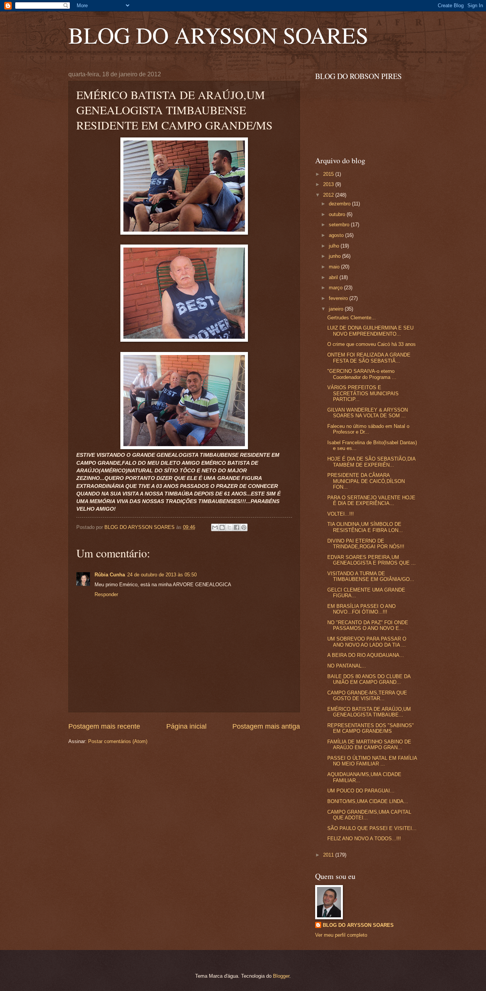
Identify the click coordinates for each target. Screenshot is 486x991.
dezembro (340, 204)
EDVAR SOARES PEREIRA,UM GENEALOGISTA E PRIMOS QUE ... (371, 560)
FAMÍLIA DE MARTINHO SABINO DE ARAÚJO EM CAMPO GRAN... (369, 744)
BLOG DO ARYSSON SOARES (218, 35)
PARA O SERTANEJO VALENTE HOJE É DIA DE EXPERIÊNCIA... (371, 500)
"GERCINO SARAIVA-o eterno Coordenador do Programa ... (361, 374)
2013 (329, 184)
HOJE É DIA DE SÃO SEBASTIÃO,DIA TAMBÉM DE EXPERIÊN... (371, 461)
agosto (337, 235)
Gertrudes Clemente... (351, 317)
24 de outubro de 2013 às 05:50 (162, 575)
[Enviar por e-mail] (215, 527)
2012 (329, 195)
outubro (338, 214)
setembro (340, 224)
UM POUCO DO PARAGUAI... (360, 791)
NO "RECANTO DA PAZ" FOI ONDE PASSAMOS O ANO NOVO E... (367, 625)
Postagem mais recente (104, 726)
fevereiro (339, 298)
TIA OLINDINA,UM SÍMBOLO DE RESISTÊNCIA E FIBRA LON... (365, 527)
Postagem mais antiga (266, 726)
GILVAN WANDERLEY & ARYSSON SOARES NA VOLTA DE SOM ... (367, 412)
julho (335, 246)
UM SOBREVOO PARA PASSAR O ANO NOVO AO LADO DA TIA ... (366, 641)
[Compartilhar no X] (229, 527)
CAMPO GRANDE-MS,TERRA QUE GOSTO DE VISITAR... (367, 695)
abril (334, 277)
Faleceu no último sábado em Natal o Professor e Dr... (368, 429)
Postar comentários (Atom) (117, 741)
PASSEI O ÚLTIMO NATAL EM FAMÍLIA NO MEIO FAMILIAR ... (372, 761)
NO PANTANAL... (346, 666)
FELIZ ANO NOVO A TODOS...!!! (364, 838)
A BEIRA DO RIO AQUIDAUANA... (365, 655)
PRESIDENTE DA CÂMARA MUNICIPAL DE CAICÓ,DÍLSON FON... (366, 481)
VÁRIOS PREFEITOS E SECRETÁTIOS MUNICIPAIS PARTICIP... (363, 393)
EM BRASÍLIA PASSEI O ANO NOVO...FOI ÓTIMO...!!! (361, 609)
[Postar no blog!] (222, 527)
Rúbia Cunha (110, 575)
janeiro (337, 309)
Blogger (281, 976)
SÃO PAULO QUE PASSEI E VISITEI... (372, 828)
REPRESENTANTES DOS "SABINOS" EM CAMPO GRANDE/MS (370, 728)
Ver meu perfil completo (341, 935)
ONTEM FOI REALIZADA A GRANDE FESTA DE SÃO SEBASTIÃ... (368, 357)
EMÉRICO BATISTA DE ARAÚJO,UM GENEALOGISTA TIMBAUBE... (369, 712)
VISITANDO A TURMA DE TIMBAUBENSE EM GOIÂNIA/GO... (370, 576)
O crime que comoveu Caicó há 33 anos (371, 344)
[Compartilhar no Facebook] (236, 527)
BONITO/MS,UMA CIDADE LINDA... (367, 801)
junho (335, 256)
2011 (329, 855)
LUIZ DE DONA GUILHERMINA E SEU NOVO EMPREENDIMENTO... (370, 330)
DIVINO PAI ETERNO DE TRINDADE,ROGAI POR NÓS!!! (365, 543)
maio (335, 267)
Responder (106, 594)
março (336, 287)
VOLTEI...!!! (340, 514)
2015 (329, 174)
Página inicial (186, 726)
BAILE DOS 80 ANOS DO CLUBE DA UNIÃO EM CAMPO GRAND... (368, 679)
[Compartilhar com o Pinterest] (244, 527)
